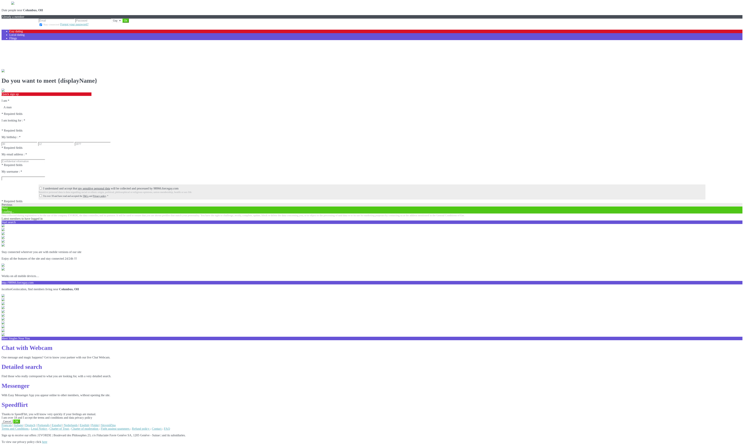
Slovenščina (108, 425)
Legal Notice (39, 428)
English (84, 425)
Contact (157, 428)
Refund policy (141, 428)
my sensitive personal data (94, 188)
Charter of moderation (85, 428)
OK (16, 421)
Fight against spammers (115, 428)
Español (57, 425)
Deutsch (30, 425)
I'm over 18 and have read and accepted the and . (75, 196)
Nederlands (71, 425)
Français (7, 425)
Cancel (7, 421)
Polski (95, 425)
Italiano (18, 425)
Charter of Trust (59, 428)
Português (43, 425)
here (44, 441)
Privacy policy (99, 196)
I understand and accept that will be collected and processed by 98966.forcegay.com (110, 188)
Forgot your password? (74, 24)
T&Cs (86, 196)
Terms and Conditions (15, 428)
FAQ (167, 428)
